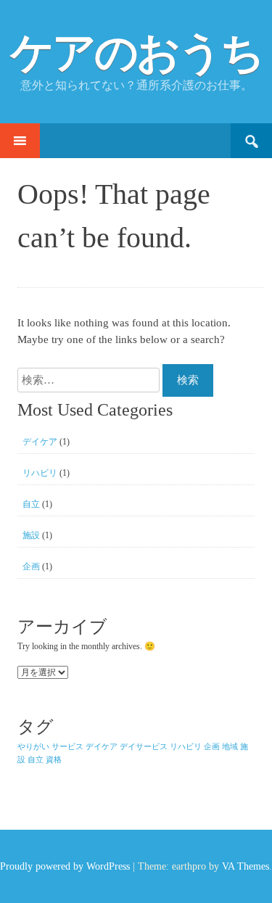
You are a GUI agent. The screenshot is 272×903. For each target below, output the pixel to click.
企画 (31, 566)
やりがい (33, 747)
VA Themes (245, 866)
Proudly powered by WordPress (65, 866)
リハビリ (39, 473)
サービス (67, 747)
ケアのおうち (136, 53)
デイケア (39, 442)
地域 (230, 747)
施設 (31, 535)
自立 (31, 504)
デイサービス (144, 747)
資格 (54, 760)
